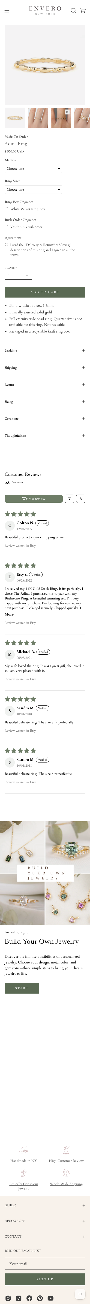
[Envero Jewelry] (45, 10)
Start (21, 988)
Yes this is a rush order (26, 227)
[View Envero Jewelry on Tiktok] (18, 1298)
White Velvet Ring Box (27, 209)
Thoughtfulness (15, 435)
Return (9, 384)
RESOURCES (15, 1221)
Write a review (33, 498)
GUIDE (10, 1205)
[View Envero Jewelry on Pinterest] (39, 1298)
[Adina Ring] (15, 118)
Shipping (11, 367)
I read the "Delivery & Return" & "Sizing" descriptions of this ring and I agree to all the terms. (42, 250)
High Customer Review (66, 1160)
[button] (73, 10)
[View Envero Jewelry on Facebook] (29, 1298)
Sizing (9, 401)
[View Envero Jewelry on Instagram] (8, 1298)
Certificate (11, 418)
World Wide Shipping (66, 1184)
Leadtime (11, 350)
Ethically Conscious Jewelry (23, 1186)
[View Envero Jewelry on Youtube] (50, 1298)
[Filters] (69, 499)
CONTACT (13, 1236)
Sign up (45, 1279)
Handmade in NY (23, 1160)
